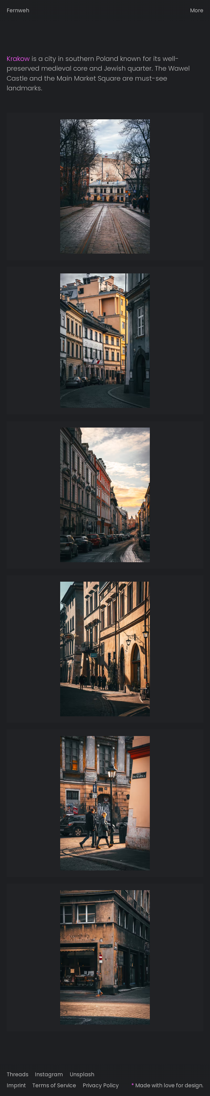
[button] (105, 186)
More (196, 10)
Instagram (49, 1074)
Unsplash (82, 1074)
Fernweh (18, 10)
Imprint (16, 1085)
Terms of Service (54, 1085)
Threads (17, 1074)
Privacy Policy (101, 1085)
